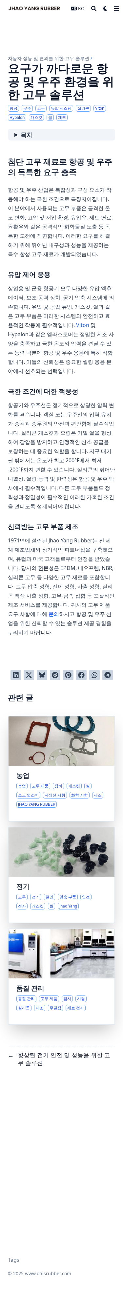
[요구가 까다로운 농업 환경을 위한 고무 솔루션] (61, 768)
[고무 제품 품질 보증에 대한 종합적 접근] (61, 976)
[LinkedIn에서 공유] (15, 675)
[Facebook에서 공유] (81, 675)
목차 (26, 135)
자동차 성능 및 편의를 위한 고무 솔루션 (48, 58)
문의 (54, 614)
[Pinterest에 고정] (68, 675)
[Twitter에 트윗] (29, 675)
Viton (82, 325)
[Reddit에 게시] (55, 675)
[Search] (93, 8)
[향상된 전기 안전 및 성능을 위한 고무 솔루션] (61, 875)
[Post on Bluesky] (42, 675)
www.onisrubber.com (48, 1273)
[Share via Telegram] (107, 675)
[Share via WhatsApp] (94, 675)
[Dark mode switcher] (105, 8)
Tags (13, 1259)
